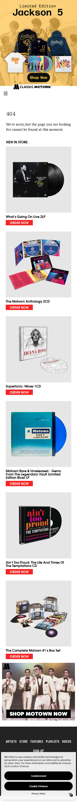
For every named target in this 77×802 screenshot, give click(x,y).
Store (23, 741)
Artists (11, 741)
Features (36, 741)
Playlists (52, 741)
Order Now (19, 222)
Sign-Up (38, 750)
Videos (66, 741)
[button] (38, 186)
